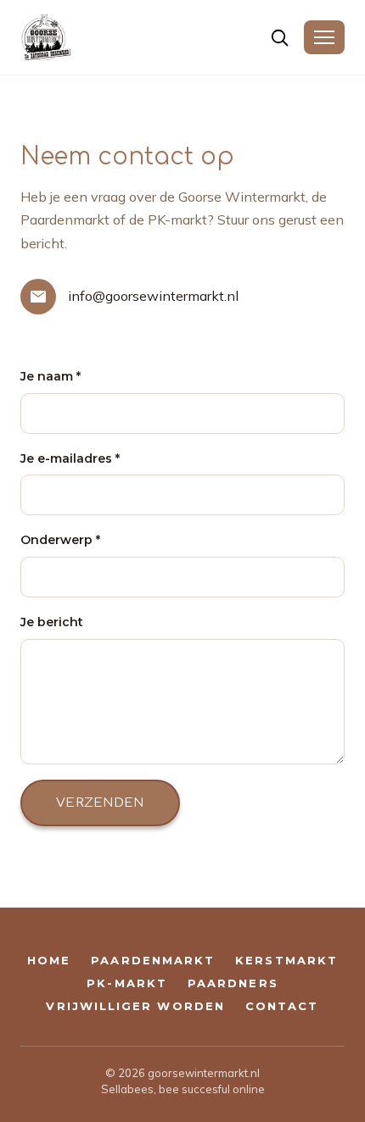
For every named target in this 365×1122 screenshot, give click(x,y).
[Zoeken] (280, 38)
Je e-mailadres (70, 458)
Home (48, 960)
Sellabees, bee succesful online (183, 1089)
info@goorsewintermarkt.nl (153, 295)
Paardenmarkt (153, 960)
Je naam (50, 376)
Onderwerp (60, 539)
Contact (282, 1006)
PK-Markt (127, 983)
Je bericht (51, 622)
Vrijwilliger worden (135, 1006)
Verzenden (100, 803)
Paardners (233, 983)
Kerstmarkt (286, 960)
